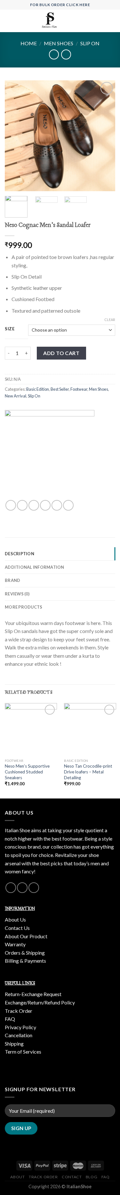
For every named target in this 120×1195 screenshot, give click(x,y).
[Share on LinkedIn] (68, 505)
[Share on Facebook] (22, 505)
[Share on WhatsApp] (10, 505)
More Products (23, 607)
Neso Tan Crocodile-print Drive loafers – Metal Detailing (88, 771)
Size (10, 329)
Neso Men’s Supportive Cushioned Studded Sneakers (27, 771)
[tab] (60, 553)
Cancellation (18, 1035)
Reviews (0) (17, 593)
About (17, 1176)
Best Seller (60, 389)
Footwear (78, 389)
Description (19, 553)
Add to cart (61, 353)
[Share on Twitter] (33, 505)
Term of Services (23, 1051)
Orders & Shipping (25, 953)
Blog (91, 1176)
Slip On (90, 43)
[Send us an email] (22, 887)
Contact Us (17, 928)
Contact (72, 1176)
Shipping (14, 1043)
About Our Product (26, 936)
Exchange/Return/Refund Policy (40, 1002)
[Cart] (112, 21)
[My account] (101, 21)
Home (28, 43)
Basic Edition (37, 389)
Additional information (34, 567)
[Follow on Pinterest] (33, 887)
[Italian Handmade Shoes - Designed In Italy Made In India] (50, 21)
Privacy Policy (20, 1027)
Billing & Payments (25, 961)
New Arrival (15, 395)
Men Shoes (58, 43)
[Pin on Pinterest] (57, 505)
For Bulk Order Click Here (60, 4)
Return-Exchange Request (33, 994)
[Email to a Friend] (45, 505)
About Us (15, 919)
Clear (109, 319)
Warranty (15, 944)
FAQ (10, 1019)
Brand (12, 580)
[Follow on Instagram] (10, 887)
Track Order (18, 1011)
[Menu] (8, 21)
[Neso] (49, 455)
